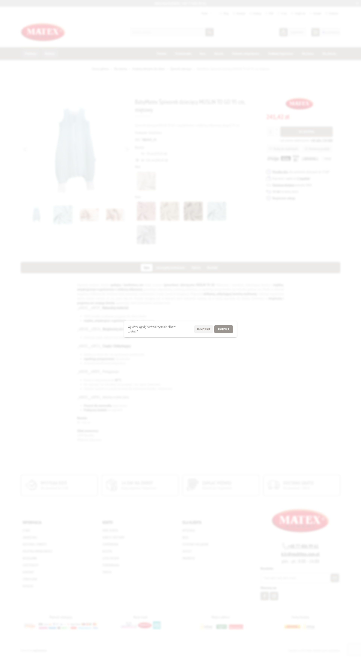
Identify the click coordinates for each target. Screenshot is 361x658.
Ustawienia (203, 329)
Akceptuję (223, 329)
